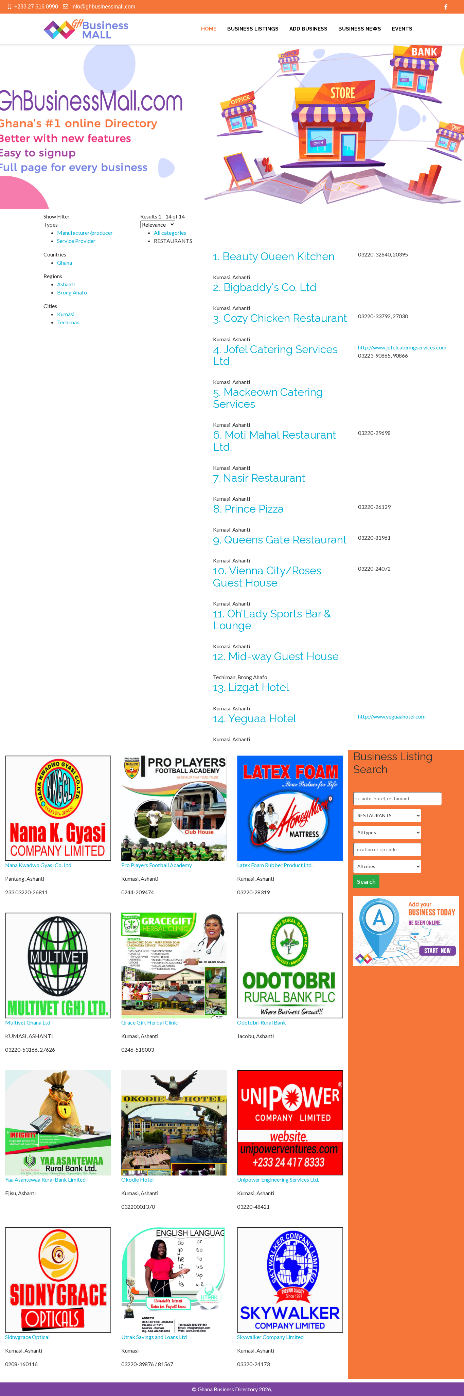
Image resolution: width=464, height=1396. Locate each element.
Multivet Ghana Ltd (27, 1022)
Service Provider (76, 240)
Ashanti (66, 284)
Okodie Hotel (137, 1179)
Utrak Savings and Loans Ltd (154, 1337)
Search (366, 881)
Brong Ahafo (72, 292)
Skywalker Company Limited (270, 1337)
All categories (170, 232)
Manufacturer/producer (85, 232)
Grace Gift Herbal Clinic (149, 1022)
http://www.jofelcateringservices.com (402, 347)
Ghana (64, 262)
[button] (10, 126)
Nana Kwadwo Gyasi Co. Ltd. (38, 865)
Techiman (68, 322)
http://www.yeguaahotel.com (392, 716)
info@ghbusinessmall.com (103, 6)
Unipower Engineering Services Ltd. (278, 1179)
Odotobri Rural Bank (261, 1022)
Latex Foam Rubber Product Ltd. (275, 865)
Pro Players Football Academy (156, 865)
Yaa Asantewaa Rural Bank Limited (45, 1179)
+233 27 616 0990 (36, 6)
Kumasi (65, 314)
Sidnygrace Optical (27, 1337)
